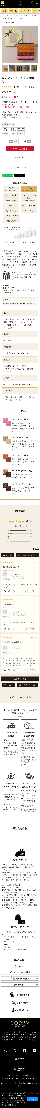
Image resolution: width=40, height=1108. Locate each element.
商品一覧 (13, 11)
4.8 (28, 521)
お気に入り (21, 157)
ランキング (25, 11)
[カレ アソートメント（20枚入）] (20, 45)
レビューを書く (22, 167)
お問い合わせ (22, 1010)
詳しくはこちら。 (10, 804)
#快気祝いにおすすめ (18, 303)
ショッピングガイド (23, 995)
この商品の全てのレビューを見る (20, 697)
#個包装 (6, 303)
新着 (4, 11)
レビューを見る (28, 87)
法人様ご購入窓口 (13, 1075)
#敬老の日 (31, 303)
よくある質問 (22, 1003)
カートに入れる (20, 148)
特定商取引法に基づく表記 (10, 1078)
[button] (36, 45)
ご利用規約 (25, 1075)
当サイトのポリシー (28, 1078)
